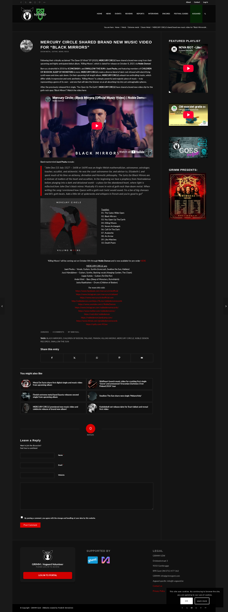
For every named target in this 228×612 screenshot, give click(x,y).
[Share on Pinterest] (119, 358)
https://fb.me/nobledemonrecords (107, 301)
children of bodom (73, 338)
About (188, 2)
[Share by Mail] (142, 358)
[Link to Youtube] (30, 2)
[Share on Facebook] (52, 358)
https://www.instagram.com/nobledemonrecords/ (97, 308)
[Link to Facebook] (21, 2)
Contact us (157, 586)
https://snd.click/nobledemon (97, 314)
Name (61, 455)
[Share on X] (74, 358)
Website (61, 475)
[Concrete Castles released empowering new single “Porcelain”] (225, 306)
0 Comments (58, 332)
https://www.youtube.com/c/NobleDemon (97, 304)
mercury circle (125, 338)
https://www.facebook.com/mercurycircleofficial (97, 291)
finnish (97, 338)
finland (88, 338)
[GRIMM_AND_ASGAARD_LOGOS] (33, 14)
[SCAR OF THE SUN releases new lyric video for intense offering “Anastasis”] (2, 306)
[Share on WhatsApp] (97, 358)
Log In (205, 2)
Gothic (55, 51)
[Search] (205, 14)
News (61, 51)
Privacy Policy (159, 591)
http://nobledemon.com (82, 301)
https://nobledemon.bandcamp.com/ (97, 318)
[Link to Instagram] (35, 2)
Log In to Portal (47, 575)
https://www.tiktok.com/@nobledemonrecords (96, 321)
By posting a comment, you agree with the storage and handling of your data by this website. (60, 518)
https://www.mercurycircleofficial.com (97, 298)
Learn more (202, 601)
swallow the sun (60, 342)
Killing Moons (108, 338)
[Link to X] (25, 2)
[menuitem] (188, 2)
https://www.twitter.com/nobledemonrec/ (96, 311)
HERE (143, 261)
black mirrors (54, 338)
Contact (197, 2)
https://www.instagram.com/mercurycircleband (97, 295)
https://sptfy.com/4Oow (96, 324)
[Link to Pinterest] (39, 2)
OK (186, 601)
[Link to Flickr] (44, 2)
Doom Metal (45, 51)
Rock (66, 51)
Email (61, 465)
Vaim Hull (75, 332)
